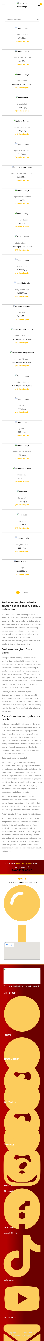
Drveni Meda (22, 81)
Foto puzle (22, 521)
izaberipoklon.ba (22, 870)
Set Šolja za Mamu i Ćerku (22, 173)
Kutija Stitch (22, 266)
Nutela (22, 312)
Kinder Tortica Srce (22, 127)
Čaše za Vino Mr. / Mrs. (22, 57)
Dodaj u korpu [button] (23, 41)
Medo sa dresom (22, 382)
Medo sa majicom (22, 336)
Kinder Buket (22, 104)
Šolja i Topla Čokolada (22, 197)
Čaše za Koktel (22, 34)
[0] (39, 5)
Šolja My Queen (22, 220)
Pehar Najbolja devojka (22, 452)
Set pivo (22, 405)
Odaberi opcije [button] (23, 134)
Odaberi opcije (23, 87)
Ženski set (22, 498)
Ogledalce (22, 428)
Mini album (21, 475)
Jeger (22, 567)
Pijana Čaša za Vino (22, 150)
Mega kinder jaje (22, 289)
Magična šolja (22, 544)
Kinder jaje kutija (22, 243)
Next (26, 592)
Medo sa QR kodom (22, 359)
